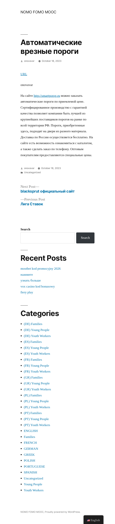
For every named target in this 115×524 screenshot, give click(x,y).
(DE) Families (33, 324)
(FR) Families (33, 360)
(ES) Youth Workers (37, 354)
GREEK (29, 455)
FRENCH (30, 443)
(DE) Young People (36, 330)
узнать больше (31, 280)
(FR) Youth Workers (37, 371)
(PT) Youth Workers (37, 425)
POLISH (29, 460)
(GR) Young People (37, 383)
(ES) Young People (36, 348)
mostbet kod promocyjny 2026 (41, 268)
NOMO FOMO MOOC (38, 12)
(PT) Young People (36, 419)
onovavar (29, 61)
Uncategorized (32, 172)
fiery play (27, 292)
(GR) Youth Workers (37, 389)
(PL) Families (33, 395)
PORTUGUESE (34, 466)
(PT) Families (33, 413)
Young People (33, 484)
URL (24, 74)
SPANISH (30, 472)
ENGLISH (31, 431)
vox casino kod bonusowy (38, 286)
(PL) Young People (36, 401)
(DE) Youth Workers (37, 336)
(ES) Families (33, 342)
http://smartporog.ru (47, 96)
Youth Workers (34, 490)
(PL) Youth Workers (37, 407)
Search (25, 229)
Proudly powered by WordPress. (62, 512)
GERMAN (31, 449)
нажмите (27, 274)
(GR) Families (33, 377)
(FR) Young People (36, 366)
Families (29, 437)
